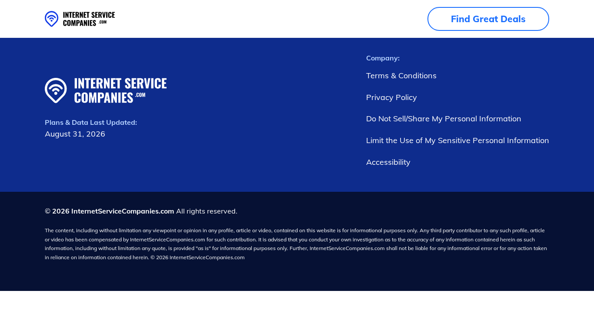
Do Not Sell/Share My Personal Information (443, 119)
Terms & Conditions (401, 75)
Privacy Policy (391, 97)
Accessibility (388, 162)
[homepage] (80, 19)
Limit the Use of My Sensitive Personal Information (457, 140)
